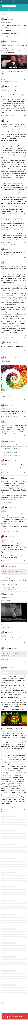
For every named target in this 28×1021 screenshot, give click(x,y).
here (21, 519)
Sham (4, 511)
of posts (13, 1)
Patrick (5, 90)
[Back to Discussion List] (1, 2)
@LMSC (11, 124)
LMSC (4, 45)
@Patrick (4, 526)
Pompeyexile (6, 361)
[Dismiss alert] (7, 1017)
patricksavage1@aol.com (12, 77)
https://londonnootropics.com (9, 33)
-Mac (4, 425)
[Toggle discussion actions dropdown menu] (26, 2)
